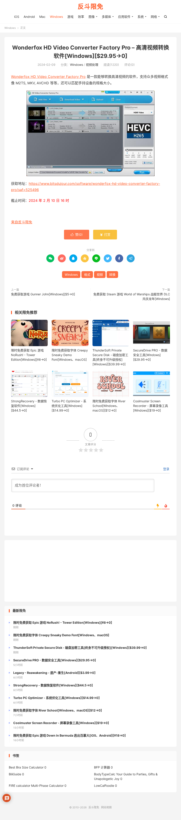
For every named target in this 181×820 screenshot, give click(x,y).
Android (29, 16)
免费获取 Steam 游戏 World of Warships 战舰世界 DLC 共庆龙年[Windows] (131, 296)
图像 (92, 16)
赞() (77, 234)
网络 (154, 16)
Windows (56, 16)
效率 (81, 16)
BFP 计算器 (102, 767)
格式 (87, 274)
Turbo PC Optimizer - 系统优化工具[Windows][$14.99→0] (69, 405)
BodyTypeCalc (104, 774)
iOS (16, 16)
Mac (42, 16)
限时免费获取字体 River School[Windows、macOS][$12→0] (108, 405)
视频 (100, 274)
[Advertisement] (90, 571)
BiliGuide (15, 774)
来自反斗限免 (21, 222)
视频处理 (92, 64)
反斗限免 (90, 6)
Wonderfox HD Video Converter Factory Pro (48, 76)
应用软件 (124, 16)
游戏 (70, 16)
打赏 (105, 234)
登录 (165, 469)
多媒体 (106, 16)
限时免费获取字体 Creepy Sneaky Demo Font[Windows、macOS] (70, 354)
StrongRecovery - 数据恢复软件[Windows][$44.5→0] (29, 405)
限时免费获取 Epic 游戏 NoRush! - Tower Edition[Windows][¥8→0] (29, 354)
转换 (112, 274)
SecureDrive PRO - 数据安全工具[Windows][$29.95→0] (150, 354)
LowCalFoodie (104, 785)
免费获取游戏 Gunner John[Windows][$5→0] (43, 294)
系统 (141, 16)
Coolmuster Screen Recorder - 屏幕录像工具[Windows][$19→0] (150, 405)
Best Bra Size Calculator (26, 767)
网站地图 (106, 807)
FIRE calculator (19, 785)
